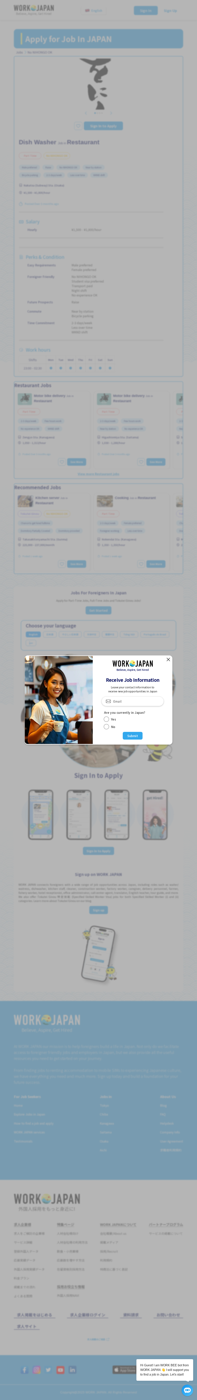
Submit (132, 735)
